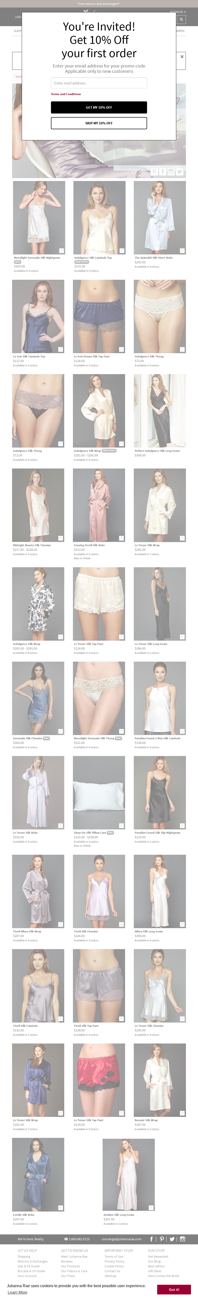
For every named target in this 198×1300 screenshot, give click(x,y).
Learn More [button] (17, 1292)
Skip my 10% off (99, 123)
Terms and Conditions (66, 94)
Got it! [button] (174, 1290)
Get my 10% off (99, 107)
